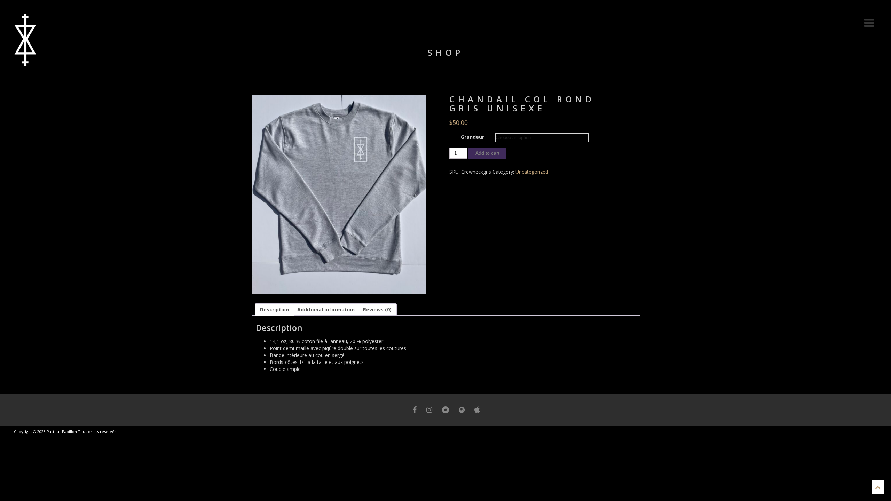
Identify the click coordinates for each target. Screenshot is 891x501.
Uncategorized (531, 171)
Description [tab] (274, 309)
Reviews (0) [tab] (377, 309)
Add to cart (487, 153)
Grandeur (472, 137)
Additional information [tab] (326, 309)
